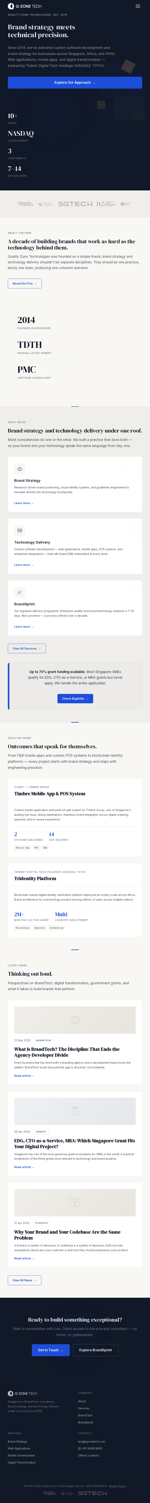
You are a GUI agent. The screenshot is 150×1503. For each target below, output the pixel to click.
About (82, 1401)
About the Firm (25, 283)
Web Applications (19, 1448)
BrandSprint (85, 1422)
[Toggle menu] (138, 6)
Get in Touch (50, 1350)
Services (83, 1408)
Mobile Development (21, 1455)
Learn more (24, 503)
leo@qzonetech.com (91, 1441)
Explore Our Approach (75, 82)
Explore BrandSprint (95, 1350)
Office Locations (88, 1455)
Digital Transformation (22, 1462)
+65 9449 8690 (92, 1448)
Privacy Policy (117, 1486)
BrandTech (85, 1415)
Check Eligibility (75, 698)
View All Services (27, 648)
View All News (25, 1280)
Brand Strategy (17, 1441)
